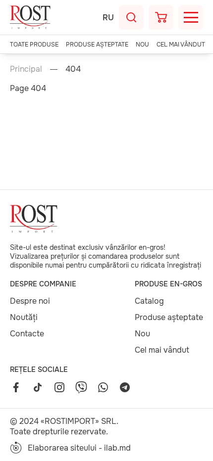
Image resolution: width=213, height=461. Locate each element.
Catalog (149, 301)
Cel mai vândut (181, 44)
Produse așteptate (97, 44)
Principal (26, 69)
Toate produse (34, 44)
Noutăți (24, 317)
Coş (161, 17)
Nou (142, 44)
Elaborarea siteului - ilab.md (79, 448)
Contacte (27, 333)
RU (108, 17)
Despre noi (30, 301)
